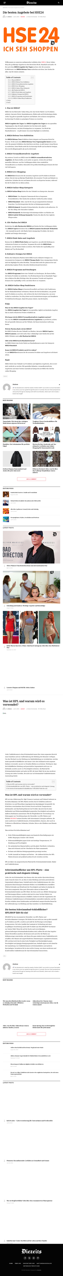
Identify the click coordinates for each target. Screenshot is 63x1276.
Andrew (10, 16)
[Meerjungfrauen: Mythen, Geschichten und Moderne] (6, 519)
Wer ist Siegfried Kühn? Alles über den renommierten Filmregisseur (29, 1201)
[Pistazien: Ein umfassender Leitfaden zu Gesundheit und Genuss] (31, 1142)
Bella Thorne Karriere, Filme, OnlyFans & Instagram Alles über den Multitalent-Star (33, 646)
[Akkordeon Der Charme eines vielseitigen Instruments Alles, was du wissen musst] (46, 991)
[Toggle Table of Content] (31, 77)
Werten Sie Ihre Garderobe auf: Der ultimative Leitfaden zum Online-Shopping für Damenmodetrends (44, 446)
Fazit (8, 102)
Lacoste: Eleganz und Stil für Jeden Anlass (21, 687)
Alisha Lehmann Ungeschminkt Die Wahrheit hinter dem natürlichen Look (30, 1056)
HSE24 (43, 62)
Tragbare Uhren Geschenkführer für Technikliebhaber (45, 422)
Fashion (23, 16)
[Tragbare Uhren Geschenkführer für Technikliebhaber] (46, 411)
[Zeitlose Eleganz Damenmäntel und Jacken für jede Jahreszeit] (16, 459)
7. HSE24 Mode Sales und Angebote (20, 92)
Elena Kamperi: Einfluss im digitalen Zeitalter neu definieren (26, 1064)
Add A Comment (31, 479)
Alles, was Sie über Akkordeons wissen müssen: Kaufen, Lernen (16, 1026)
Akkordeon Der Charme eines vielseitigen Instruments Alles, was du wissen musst (45, 1003)
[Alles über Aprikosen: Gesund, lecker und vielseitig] (6, 511)
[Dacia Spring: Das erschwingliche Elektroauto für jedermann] (46, 1016)
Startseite (5, 7)
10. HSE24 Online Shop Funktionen (21, 98)
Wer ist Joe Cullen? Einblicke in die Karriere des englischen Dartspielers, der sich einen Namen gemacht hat (34, 1073)
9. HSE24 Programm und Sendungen (21, 96)
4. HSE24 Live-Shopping (17, 86)
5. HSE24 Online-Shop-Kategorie (19, 88)
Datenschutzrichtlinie (31, 1266)
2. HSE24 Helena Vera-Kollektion (19, 82)
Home (11, 1263)
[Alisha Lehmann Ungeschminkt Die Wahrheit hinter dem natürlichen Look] (6, 1058)
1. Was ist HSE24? (15, 80)
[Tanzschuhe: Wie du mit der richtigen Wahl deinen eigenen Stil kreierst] (16, 411)
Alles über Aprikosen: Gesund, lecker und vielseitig (24, 509)
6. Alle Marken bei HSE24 (17, 90)
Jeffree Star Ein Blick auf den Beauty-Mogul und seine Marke (26, 1047)
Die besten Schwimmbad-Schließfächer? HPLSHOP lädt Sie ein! (27, 788)
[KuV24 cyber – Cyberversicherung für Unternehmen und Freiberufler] (31, 1102)
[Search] (58, 3)
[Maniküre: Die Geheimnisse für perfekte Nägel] (16, 434)
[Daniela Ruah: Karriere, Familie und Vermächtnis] (6, 494)
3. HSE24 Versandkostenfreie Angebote (21, 84)
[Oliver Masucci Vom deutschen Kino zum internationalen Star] (31, 547)
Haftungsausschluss (44, 1263)
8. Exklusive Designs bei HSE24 (19, 94)
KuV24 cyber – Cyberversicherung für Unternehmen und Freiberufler (30, 1121)
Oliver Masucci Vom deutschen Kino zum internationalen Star (27, 565)
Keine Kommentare (32, 16)
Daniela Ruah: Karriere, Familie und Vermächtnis (23, 492)
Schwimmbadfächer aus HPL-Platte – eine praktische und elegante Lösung (30, 786)
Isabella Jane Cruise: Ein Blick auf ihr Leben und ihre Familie (27, 1241)
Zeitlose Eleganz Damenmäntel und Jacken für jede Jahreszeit (14, 470)
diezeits (39, 1270)
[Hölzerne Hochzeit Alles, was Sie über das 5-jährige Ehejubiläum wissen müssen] (46, 459)
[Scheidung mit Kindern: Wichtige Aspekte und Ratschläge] (31, 587)
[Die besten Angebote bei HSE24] (31, 39)
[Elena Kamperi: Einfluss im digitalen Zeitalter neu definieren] (6, 1066)
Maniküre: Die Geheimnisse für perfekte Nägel (16, 445)
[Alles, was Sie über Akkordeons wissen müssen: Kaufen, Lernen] (16, 1016)
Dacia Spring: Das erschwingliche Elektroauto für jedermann (44, 1026)
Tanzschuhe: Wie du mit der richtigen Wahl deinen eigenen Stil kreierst (15, 422)
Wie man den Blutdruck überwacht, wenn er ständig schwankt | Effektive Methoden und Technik (16, 1003)
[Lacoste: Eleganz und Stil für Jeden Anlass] (31, 669)
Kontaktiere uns (29, 1263)
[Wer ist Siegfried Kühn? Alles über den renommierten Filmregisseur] (31, 1182)
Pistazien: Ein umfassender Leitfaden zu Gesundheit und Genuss (28, 1160)
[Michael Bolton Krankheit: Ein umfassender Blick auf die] (6, 502)
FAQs (9, 100)
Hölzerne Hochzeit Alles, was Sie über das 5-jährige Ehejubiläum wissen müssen (45, 470)
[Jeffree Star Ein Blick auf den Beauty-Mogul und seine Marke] (6, 1049)
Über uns (18, 1263)
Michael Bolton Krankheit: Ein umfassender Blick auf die (25, 501)
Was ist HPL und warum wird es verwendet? (21, 784)
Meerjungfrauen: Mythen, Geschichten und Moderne (24, 517)
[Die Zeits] (32, 3)
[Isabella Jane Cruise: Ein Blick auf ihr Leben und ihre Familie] (31, 1222)
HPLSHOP (13, 818)
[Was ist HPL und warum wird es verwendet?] (31, 731)
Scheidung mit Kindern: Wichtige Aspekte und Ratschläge (26, 606)
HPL (5, 956)
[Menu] (5, 3)
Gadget (23, 709)
